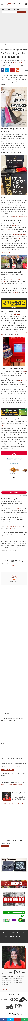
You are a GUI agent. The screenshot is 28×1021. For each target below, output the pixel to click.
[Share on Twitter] (10, 1019)
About (4, 803)
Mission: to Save (14, 4)
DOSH (8, 230)
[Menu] (2, 4)
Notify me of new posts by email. (11, 766)
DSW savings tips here (19, 216)
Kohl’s (2, 426)
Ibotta (14, 225)
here (15, 334)
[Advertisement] (14, 28)
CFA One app (15, 508)
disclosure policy (22, 65)
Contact (12, 803)
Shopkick (21, 380)
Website (3, 750)
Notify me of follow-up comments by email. (14, 763)
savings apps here (6, 252)
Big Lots (17, 314)
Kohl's (12, 563)
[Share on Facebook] (2, 70)
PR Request (21, 803)
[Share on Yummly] (17, 70)
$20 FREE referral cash (19, 234)
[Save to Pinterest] (17, 1019)
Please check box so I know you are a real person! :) (13, 774)
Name (3, 737)
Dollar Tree (15, 293)
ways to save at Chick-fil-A (12, 526)
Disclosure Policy (18, 62)
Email (3, 743)
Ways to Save (15, 564)
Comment (4, 724)
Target (24, 371)
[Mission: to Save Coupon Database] (14, 906)
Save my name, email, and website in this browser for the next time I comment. (12, 759)
